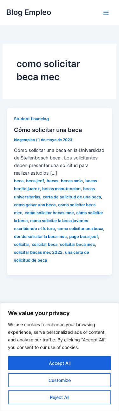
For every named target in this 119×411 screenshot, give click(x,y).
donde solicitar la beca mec (40, 236)
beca (18, 180)
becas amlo (72, 180)
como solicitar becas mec (49, 212)
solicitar (21, 244)
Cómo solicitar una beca (48, 129)
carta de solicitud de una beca (72, 197)
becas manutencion (61, 188)
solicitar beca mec (77, 244)
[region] (59, 357)
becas (52, 180)
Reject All (59, 397)
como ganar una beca (35, 204)
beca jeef (35, 180)
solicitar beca (44, 244)
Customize (60, 380)
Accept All (59, 363)
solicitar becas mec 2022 (38, 252)
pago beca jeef (83, 236)
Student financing (31, 118)
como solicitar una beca (80, 228)
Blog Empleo (28, 12)
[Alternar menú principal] (106, 12)
